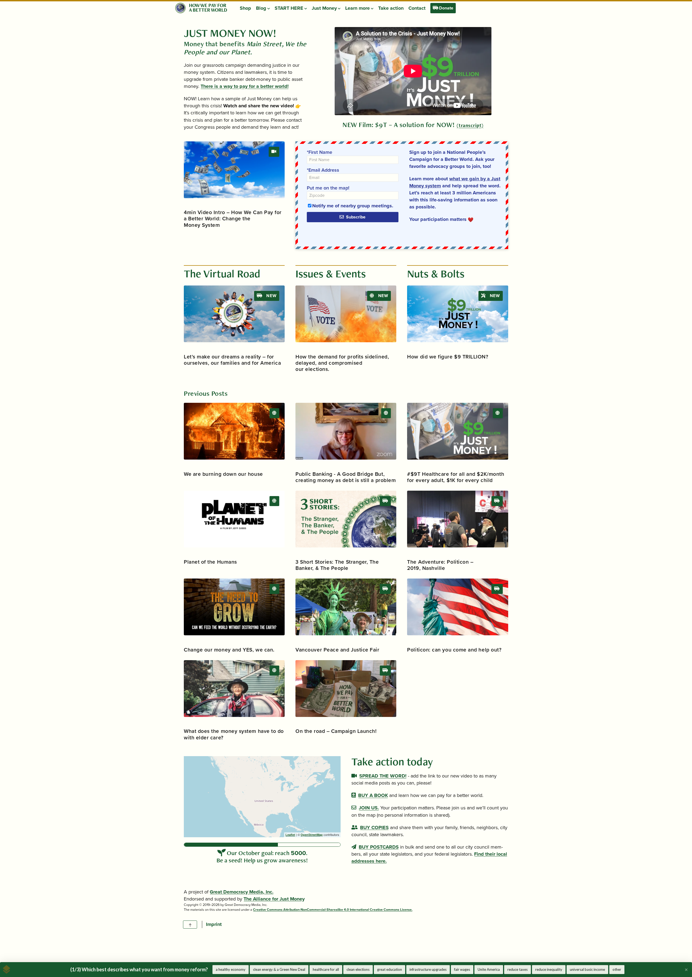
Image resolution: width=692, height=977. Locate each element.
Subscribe (355, 217)
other (617, 969)
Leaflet (290, 835)
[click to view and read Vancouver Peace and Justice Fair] (345, 607)
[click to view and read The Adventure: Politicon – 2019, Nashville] (457, 519)
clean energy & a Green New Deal (279, 969)
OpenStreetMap (312, 835)
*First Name (319, 152)
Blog (261, 8)
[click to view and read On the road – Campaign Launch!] (345, 688)
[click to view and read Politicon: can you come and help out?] (457, 607)
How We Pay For (207, 5)
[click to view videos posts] (274, 151)
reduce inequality (548, 969)
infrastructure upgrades (428, 969)
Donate (445, 8)
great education (389, 969)
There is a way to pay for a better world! (245, 86)
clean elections (358, 969)
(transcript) (470, 125)
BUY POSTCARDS (379, 847)
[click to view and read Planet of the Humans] (234, 519)
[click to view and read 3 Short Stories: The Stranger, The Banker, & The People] (345, 519)
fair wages (462, 969)
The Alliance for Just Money (274, 899)
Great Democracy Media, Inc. (242, 892)
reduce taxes (517, 969)
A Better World (208, 10)
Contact (416, 8)
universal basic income (587, 969)
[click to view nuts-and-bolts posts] (274, 413)
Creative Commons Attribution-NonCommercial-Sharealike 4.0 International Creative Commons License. (332, 910)
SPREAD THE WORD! (383, 776)
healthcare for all (326, 969)
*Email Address (323, 170)
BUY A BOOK (373, 795)
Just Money (325, 8)
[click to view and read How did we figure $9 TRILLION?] (457, 313)
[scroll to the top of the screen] (190, 924)
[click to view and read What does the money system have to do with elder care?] (234, 688)
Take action (391, 8)
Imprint (214, 924)
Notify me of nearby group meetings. (352, 206)
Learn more (358, 8)
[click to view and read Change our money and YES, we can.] (234, 607)
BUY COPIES (374, 827)
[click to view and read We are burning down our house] (234, 431)
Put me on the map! (328, 188)
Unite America (489, 969)
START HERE (289, 8)
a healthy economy (230, 969)
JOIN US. (369, 808)
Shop (245, 8)
